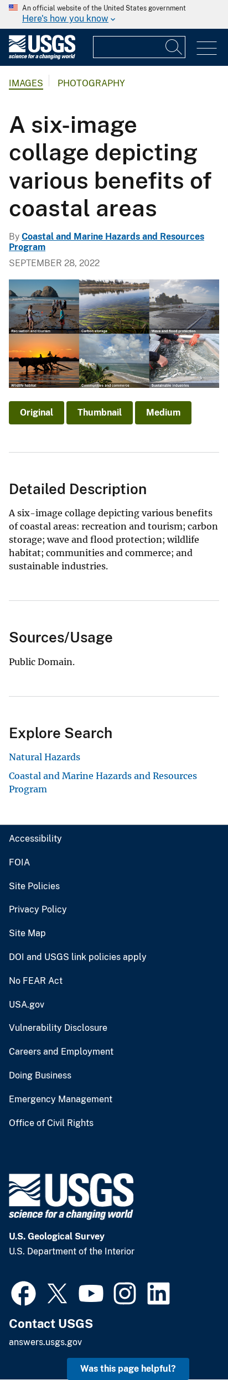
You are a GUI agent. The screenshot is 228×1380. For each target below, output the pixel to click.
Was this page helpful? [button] (128, 1368)
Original (36, 412)
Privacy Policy (38, 910)
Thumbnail (99, 412)
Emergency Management (60, 1099)
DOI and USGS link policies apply (78, 957)
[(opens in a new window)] (23, 1292)
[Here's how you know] (114, 14)
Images (26, 83)
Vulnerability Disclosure (58, 1028)
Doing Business (40, 1076)
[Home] (42, 56)
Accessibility (35, 839)
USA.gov (26, 1005)
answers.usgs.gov (45, 1342)
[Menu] (206, 48)
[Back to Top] (188, 1340)
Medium (163, 412)
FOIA (19, 863)
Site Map (27, 933)
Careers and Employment (61, 1052)
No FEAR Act (36, 981)
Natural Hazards (44, 756)
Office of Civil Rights (51, 1123)
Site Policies (34, 886)
